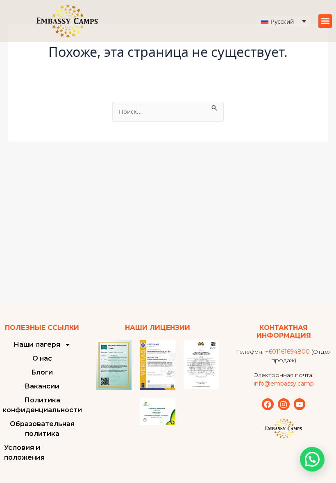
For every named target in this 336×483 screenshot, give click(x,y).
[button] (325, 21)
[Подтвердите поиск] (214, 106)
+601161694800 (287, 351)
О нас (42, 358)
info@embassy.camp (284, 383)
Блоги (42, 372)
